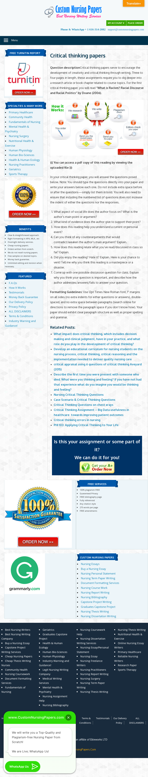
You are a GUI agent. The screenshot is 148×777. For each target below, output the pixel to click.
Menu (14, 40)
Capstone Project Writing (96, 602)
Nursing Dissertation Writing (98, 616)
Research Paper (127, 665)
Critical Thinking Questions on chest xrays (83, 405)
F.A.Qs (13, 283)
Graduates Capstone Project (98, 607)
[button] (68, 717)
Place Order (135, 23)
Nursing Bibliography (94, 597)
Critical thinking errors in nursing (77, 420)
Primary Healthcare (21, 112)
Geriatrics (15, 169)
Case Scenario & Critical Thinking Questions (84, 400)
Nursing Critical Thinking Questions (79, 394)
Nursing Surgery (19, 136)
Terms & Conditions (21, 316)
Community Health (20, 117)
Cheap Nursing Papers (18, 656)
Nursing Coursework (17, 674)
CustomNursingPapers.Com (80, 749)
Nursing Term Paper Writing (98, 578)
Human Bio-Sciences (21, 155)
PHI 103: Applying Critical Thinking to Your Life (86, 425)
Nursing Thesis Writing (95, 611)
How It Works (17, 287)
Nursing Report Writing (95, 592)
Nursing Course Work (94, 588)
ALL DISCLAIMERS (20, 311)
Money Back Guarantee (23, 297)
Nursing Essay (88, 656)
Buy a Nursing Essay (93, 569)
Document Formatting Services (100, 583)
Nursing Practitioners (22, 164)
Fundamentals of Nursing (24, 122)
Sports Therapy (18, 174)
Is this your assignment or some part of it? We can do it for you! (97, 449)
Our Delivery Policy (21, 302)
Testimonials (16, 292)
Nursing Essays (90, 564)
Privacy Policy (17, 306)
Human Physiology (20, 150)
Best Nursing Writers (17, 629)
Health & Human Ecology (24, 160)
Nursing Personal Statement (98, 573)
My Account (116, 23)
